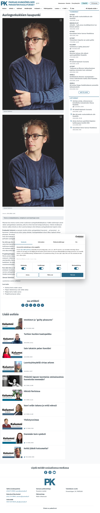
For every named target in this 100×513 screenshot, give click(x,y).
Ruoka (72, 60)
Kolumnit (37, 8)
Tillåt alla (72, 275)
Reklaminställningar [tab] (58, 242)
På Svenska (94, 3)
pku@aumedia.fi (21, 502)
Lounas (57, 8)
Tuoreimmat (74, 12)
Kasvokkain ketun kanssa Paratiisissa (85, 128)
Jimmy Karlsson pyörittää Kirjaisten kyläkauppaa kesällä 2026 (84, 123)
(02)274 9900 (10, 491)
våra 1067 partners (25, 249)
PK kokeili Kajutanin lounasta (82, 110)
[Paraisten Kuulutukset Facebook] (45, 472)
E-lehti (64, 8)
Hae (73, 8)
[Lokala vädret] (37, 3)
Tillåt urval (50, 275)
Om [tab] (76, 242)
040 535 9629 (11, 502)
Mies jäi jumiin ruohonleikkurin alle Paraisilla (84, 116)
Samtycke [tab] (23, 242)
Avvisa (27, 275)
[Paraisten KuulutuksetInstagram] (50, 472)
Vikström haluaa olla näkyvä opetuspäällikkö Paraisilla (79, 55)
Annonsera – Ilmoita (64, 3)
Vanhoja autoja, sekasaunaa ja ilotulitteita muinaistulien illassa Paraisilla (83, 103)
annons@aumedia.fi (22, 496)
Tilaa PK (84, 3)
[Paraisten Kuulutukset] (50, 481)
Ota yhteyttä (76, 3)
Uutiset (4, 8)
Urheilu (11, 8)
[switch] (41, 268)
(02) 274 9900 (11, 496)
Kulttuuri (19, 8)
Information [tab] (41, 242)
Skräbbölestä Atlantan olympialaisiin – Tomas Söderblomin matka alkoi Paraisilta (83, 78)
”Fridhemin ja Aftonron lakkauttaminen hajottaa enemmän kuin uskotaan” (82, 70)
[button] (92, 8)
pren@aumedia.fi (21, 491)
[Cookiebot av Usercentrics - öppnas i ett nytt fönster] (76, 237)
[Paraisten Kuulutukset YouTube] (54, 472)
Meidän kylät (28, 8)
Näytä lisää (84, 92)
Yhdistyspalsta (48, 8)
